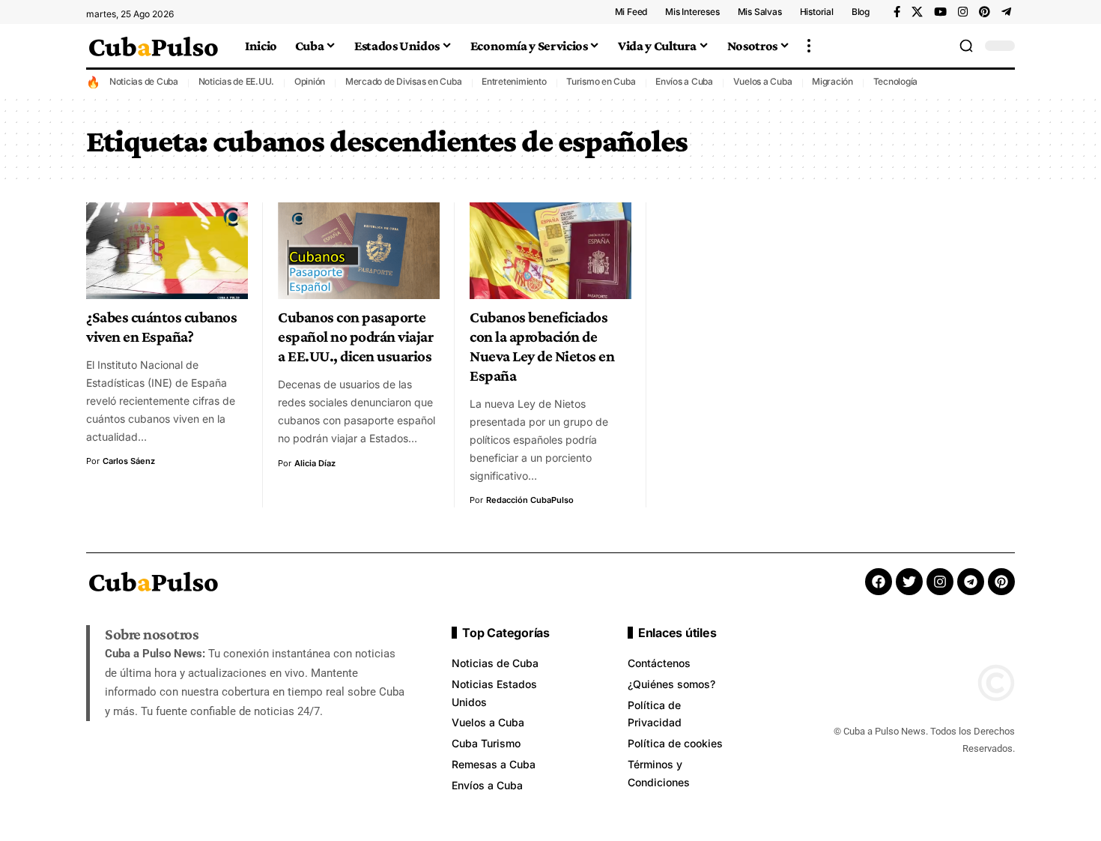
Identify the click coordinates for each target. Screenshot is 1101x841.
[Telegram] (1006, 12)
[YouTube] (940, 12)
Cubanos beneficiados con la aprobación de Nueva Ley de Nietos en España (542, 346)
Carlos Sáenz (129, 461)
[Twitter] (909, 581)
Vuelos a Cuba (762, 81)
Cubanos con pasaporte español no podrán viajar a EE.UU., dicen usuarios (355, 336)
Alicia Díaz (315, 463)
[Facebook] (897, 12)
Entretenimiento (514, 81)
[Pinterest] (984, 12)
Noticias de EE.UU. (236, 81)
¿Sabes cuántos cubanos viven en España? (161, 327)
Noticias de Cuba (143, 81)
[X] (917, 12)
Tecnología (895, 81)
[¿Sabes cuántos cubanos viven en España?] (167, 251)
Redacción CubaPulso (530, 500)
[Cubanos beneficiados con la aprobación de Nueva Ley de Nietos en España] (550, 251)
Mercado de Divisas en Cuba (403, 81)
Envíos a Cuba (684, 81)
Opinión (309, 81)
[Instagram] (962, 12)
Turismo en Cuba (600, 81)
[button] (808, 46)
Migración (832, 81)
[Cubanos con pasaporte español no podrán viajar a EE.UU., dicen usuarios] (359, 251)
